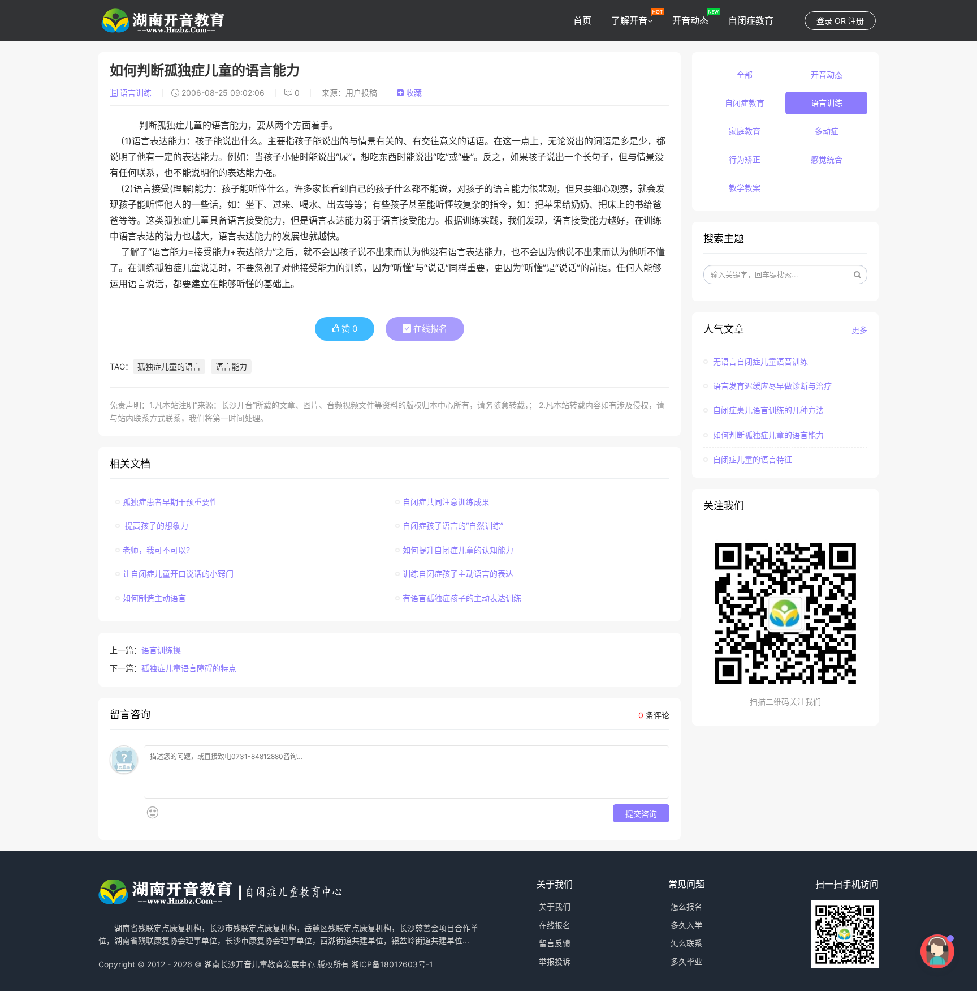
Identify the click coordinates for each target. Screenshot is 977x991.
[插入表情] (152, 812)
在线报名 (429, 328)
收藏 (413, 92)
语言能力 (231, 366)
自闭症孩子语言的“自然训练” (453, 525)
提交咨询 (641, 813)
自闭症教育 (750, 20)
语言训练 (136, 92)
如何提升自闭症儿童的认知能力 (458, 550)
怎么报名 (686, 906)
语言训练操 (161, 650)
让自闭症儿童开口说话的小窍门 (178, 573)
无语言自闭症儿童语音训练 (759, 361)
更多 (859, 329)
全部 (745, 74)
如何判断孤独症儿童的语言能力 (767, 435)
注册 (856, 20)
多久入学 (686, 925)
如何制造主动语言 (154, 598)
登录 (824, 20)
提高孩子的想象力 (155, 525)
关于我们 (554, 906)
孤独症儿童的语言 (169, 366)
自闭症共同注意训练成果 (446, 502)
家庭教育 (744, 131)
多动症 (826, 131)
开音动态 (690, 20)
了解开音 (629, 20)
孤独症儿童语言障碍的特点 (188, 668)
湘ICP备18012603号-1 (392, 964)
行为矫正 (744, 159)
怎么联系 (686, 943)
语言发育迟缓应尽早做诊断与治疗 (771, 386)
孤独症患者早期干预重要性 (170, 502)
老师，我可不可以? (156, 550)
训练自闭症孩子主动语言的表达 (458, 573)
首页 (582, 20)
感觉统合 (826, 159)
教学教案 (744, 187)
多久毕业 (686, 961)
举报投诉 (554, 961)
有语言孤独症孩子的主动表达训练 (462, 598)
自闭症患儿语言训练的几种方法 (767, 410)
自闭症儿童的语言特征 (751, 459)
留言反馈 (554, 943)
